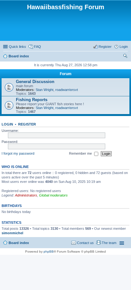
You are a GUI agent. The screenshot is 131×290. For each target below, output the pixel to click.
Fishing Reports (31, 99)
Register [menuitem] (105, 46)
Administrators (26, 195)
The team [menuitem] (109, 243)
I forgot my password (18, 153)
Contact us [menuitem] (85, 243)
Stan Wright (44, 90)
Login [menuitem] (124, 46)
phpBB (49, 251)
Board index (19, 56)
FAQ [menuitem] (37, 46)
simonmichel (12, 233)
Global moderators (53, 195)
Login (7, 124)
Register (27, 124)
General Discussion (35, 81)
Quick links (17, 46)
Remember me (81, 153)
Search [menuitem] (125, 56)
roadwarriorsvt (66, 90)
